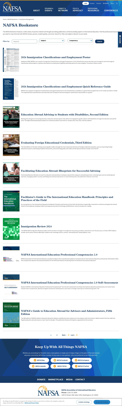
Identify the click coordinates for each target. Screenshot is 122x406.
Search (117, 3)
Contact (98, 3)
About (36, 10)
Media (69, 379)
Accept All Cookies (102, 402)
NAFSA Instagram (83, 360)
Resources (93, 10)
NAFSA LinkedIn (40, 366)
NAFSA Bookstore (13, 19)
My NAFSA (106, 3)
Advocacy (78, 10)
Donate (92, 3)
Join (85, 3)
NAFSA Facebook (62, 360)
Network (63, 10)
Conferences (111, 10)
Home (4, 19)
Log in (112, 3)
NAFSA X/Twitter (83, 366)
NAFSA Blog (40, 360)
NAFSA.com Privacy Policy (32, 403)
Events (48, 10)
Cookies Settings (84, 402)
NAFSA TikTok (62, 366)
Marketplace (55, 379)
